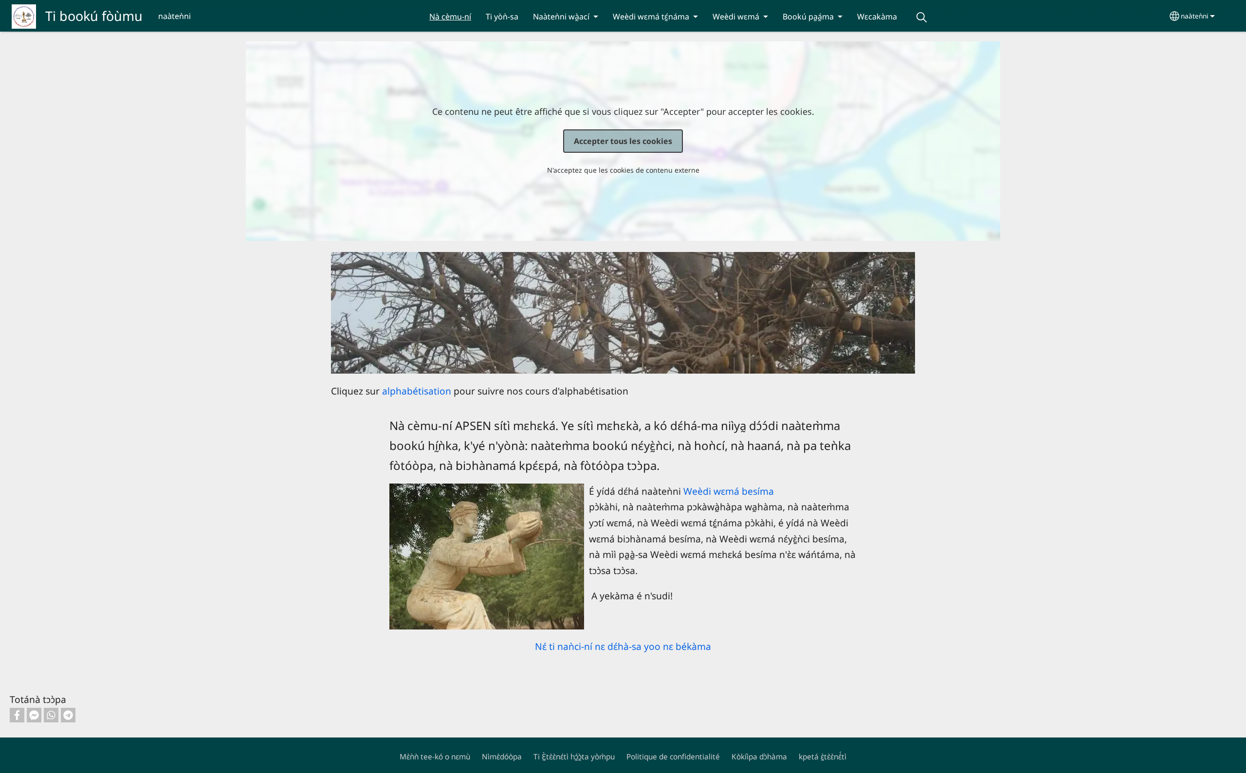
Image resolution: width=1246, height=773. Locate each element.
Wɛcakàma (877, 16)
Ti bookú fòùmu (94, 16)
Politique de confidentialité (673, 757)
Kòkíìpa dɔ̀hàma (759, 757)
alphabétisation (416, 390)
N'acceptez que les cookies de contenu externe (623, 170)
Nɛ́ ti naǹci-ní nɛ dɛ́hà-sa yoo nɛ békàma (623, 646)
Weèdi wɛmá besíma (728, 491)
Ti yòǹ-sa (502, 16)
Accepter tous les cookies (623, 141)
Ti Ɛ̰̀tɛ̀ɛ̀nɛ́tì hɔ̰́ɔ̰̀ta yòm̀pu (574, 757)
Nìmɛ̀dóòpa (502, 757)
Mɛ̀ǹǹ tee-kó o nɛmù (435, 757)
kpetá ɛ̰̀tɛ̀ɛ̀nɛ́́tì (822, 757)
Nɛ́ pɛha (921, 17)
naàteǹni (1195, 15)
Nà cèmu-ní (450, 16)
